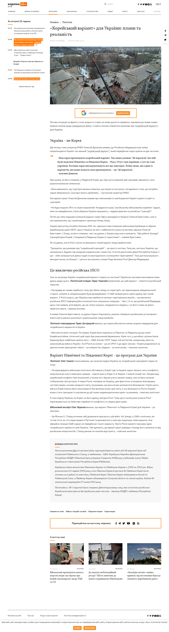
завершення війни (82, 125)
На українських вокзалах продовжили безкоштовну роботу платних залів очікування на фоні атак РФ (29, 31)
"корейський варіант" (98, 151)
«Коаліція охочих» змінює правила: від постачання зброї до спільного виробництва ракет (144, 575)
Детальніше (90, 628)
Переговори (109, 511)
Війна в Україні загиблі (76, 511)
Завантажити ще (26, 86)
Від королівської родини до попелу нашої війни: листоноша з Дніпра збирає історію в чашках (28, 42)
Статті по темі (57, 537)
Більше (157, 11)
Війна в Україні (32, 11)
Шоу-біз (141, 11)
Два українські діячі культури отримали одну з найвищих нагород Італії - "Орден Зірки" (28, 52)
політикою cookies (159, 622)
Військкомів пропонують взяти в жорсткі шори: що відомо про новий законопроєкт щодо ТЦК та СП (66, 577)
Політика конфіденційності (75, 616)
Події (110, 11)
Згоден (77, 628)
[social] (138, 4)
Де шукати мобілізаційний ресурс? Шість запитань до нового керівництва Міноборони (105, 575)
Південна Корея (95, 511)
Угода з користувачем (49, 616)
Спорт (125, 11)
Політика (53, 11)
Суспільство (92, 11)
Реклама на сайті (14, 616)
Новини (11, 11)
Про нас (31, 616)
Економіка (72, 11)
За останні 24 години (19, 21)
